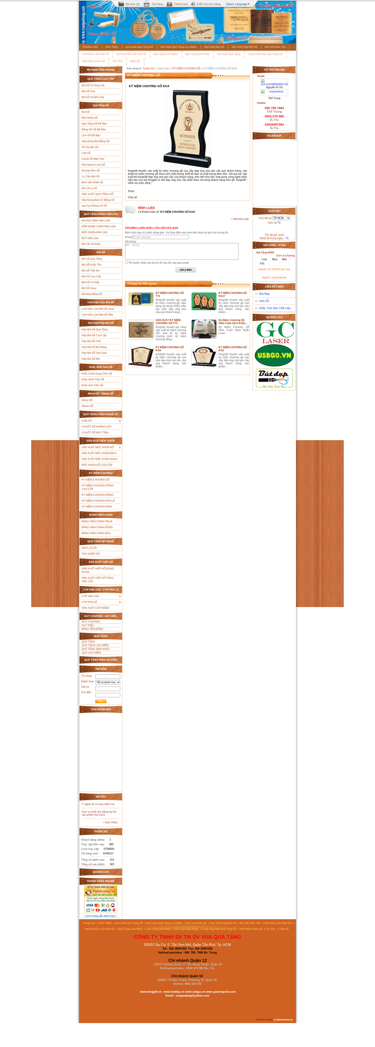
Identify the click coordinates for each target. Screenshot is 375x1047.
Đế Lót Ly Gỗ (89, 188)
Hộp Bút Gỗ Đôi (91, 358)
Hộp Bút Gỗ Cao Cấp (94, 335)
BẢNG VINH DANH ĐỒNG (97, 527)
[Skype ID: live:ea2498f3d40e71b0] (274, 80)
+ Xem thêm (110, 822)
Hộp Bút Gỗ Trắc (91, 341)
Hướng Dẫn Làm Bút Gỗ (131, 54)
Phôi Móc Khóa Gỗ (93, 61)
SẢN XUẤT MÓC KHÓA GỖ (98, 447)
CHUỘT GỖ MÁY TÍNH (95, 432)
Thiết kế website (264, 1019)
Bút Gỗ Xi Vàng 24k (93, 85)
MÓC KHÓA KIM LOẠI (94, 232)
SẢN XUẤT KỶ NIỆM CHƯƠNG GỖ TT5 (168, 322)
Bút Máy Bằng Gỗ (92, 294)
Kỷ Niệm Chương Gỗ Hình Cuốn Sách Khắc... (233, 322)
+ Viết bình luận (239, 219)
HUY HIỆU (88, 625)
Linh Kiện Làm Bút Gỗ (95, 54)
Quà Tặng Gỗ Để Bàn (94, 123)
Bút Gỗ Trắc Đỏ (91, 270)
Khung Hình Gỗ (91, 170)
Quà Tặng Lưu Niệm (165, 54)
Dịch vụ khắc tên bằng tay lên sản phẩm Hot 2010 (99, 813)
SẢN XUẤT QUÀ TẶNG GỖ (97, 194)
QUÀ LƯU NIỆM (91, 652)
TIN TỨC (117, 61)
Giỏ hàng (157, 4)
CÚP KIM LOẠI (90, 596)
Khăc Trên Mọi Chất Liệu (275, 308)
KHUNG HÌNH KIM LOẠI (96, 220)
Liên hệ (284, 928)
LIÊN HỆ (135, 61)
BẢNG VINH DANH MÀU (96, 533)
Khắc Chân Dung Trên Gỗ (97, 373)
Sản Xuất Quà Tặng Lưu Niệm (178, 46)
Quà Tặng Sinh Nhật (197, 54)
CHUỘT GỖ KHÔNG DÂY (97, 426)
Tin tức (271, 928)
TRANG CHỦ (90, 46)
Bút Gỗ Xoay (89, 288)
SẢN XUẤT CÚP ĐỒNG (95, 607)
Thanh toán (181, 4)
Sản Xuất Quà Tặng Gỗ (139, 46)
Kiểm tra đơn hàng (208, 4)
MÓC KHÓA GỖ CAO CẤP (97, 464)
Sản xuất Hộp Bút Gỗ (244, 46)
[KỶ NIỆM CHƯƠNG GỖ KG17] (204, 309)
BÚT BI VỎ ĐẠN (91, 244)
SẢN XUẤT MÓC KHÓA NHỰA (100, 459)
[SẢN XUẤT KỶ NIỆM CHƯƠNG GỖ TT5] (141, 338)
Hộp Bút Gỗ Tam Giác (94, 353)
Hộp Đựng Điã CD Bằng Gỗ (98, 199)
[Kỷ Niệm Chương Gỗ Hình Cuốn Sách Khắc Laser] (204, 337)
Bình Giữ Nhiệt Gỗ (92, 182)
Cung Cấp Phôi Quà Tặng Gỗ (265, 54)
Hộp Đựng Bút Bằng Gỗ (96, 141)
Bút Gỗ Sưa (88, 91)
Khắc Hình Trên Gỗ (93, 379)
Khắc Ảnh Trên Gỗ (92, 385)
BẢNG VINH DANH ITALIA (97, 521)
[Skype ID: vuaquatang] (274, 91)
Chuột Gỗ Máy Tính (93, 158)
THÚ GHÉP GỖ (91, 553)
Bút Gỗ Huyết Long (93, 97)
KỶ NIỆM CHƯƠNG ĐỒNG (97, 494)
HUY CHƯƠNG (91, 621)
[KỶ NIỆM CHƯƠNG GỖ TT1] (141, 304)
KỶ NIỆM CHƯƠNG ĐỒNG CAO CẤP (97, 487)
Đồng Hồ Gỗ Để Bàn (94, 129)
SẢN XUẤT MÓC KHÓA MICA (99, 453)
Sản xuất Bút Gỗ (214, 46)
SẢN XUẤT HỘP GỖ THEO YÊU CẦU (97, 579)
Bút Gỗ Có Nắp (90, 282)
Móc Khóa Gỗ (90, 117)
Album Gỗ (87, 406)
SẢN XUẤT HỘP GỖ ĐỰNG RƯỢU (98, 570)
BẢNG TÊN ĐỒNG (92, 629)
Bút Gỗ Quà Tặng (92, 258)
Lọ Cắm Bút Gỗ (91, 176)
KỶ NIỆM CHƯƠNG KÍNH (97, 506)
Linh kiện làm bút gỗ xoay (98, 308)
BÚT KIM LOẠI (90, 238)
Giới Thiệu (111, 46)
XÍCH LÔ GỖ (89, 547)
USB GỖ (87, 420)
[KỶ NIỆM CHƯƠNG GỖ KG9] (141, 366)
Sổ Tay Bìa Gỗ (90, 147)
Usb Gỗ (86, 153)
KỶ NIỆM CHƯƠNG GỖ (96, 479)
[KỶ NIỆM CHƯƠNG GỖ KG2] (204, 366)
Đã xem (133, 4)
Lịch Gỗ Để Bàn (91, 135)
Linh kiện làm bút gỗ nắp (97, 314)
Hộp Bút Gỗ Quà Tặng (95, 329)
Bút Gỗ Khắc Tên (275, 46)
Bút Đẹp (264, 293)
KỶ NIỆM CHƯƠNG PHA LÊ (98, 500)
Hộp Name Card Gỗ (93, 164)
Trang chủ (149, 68)
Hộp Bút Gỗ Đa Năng (94, 347)
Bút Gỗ (86, 111)
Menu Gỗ (87, 400)
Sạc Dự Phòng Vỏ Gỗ (94, 205)
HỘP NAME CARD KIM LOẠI (98, 226)
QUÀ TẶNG (88, 641)
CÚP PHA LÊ (89, 602)
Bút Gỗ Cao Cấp (91, 276)
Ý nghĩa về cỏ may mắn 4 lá (98, 804)
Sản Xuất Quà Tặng (228, 54)
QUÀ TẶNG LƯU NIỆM (95, 645)
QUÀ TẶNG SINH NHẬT (96, 649)
